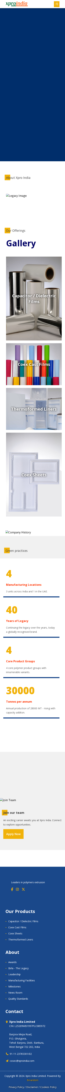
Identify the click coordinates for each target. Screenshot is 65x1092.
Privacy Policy (16, 1087)
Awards (12, 962)
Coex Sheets (15, 933)
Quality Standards (18, 998)
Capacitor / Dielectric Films (23, 921)
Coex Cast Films (17, 927)
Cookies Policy (48, 1087)
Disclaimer (32, 1087)
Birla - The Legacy (18, 968)
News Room (15, 992)
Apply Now (13, 834)
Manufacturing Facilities (21, 980)
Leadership (14, 974)
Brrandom (32, 1080)
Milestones (14, 986)
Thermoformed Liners (20, 939)
